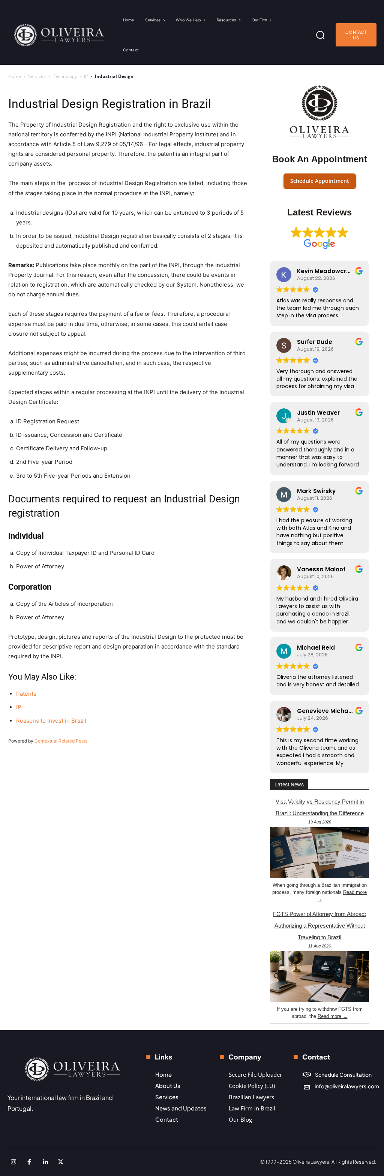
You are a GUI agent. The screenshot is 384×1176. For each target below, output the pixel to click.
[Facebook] (29, 1162)
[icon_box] (337, 1075)
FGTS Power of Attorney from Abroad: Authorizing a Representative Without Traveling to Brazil (319, 925)
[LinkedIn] (45, 1162)
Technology (65, 76)
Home (14, 76)
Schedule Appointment (319, 180)
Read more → (333, 1016)
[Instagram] (14, 1162)
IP (86, 76)
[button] (320, 35)
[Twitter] (61, 1162)
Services (37, 76)
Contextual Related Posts (60, 741)
